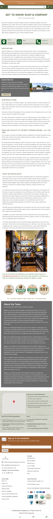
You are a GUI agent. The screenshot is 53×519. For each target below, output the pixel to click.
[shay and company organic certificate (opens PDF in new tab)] (36, 468)
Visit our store (34, 1)
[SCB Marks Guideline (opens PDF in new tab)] (31, 502)
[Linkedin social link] (10, 473)
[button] (1, 7)
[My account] (51, 7)
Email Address (6, 445)
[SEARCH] (44, 7)
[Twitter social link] (4, 473)
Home (19, 18)
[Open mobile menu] (1, 7)
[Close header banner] (51, 2)
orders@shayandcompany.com (29, 43)
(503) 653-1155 (45, 43)
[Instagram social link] (6, 473)
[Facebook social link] (2, 473)
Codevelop (31, 513)
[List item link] (14, 462)
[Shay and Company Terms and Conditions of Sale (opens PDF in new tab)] (36, 471)
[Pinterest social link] (8, 473)
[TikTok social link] (12, 473)
